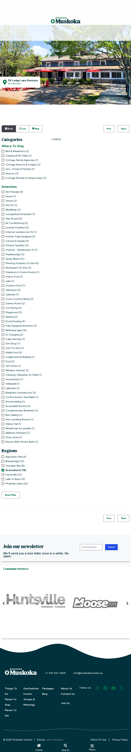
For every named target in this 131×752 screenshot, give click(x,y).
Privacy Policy (120, 739)
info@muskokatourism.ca (88, 673)
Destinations (31, 688)
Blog (44, 693)
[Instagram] (97, 688)
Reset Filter (10, 495)
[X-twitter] (121, 688)
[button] (65, 745)
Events (27, 693)
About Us (66, 688)
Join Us (65, 703)
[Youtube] (113, 688)
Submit (111, 547)
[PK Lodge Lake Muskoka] (4, 82)
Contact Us (68, 693)
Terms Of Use (98, 739)
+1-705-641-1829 (55, 673)
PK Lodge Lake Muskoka (23, 80)
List (24, 129)
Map (36, 129)
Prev (109, 129)
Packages (48, 688)
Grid (10, 129)
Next (123, 129)
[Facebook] (105, 688)
